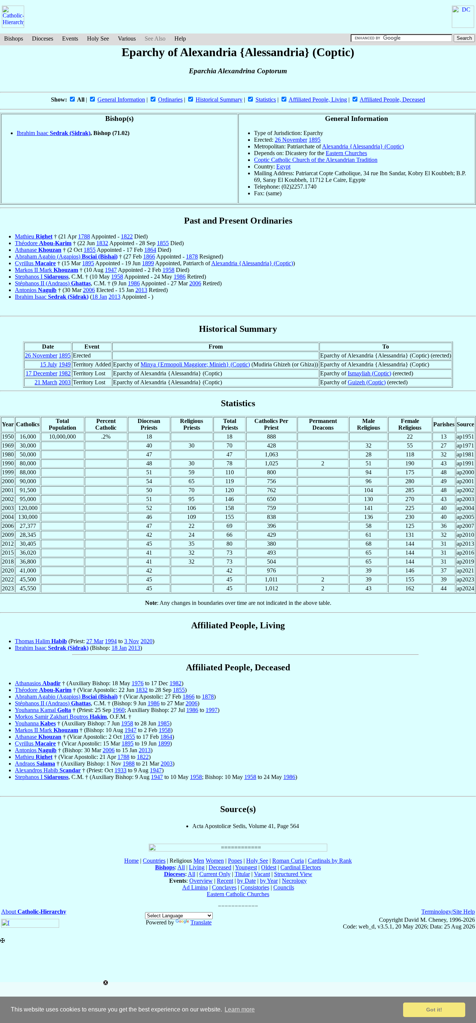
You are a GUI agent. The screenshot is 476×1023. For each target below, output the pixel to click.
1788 (84, 236)
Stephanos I (41, 276)
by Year (269, 881)
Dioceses (42, 38)
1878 (192, 256)
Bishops (13, 38)
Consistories (255, 887)
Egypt (283, 166)
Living (197, 867)
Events (70, 38)
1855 (163, 243)
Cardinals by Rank (330, 860)
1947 (111, 270)
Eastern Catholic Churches (238, 894)
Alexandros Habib (48, 770)
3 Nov (131, 641)
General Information (121, 99)
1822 (127, 236)
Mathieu (33, 236)
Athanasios (38, 683)
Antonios (36, 290)
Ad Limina (195, 887)
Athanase (38, 250)
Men (198, 860)
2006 (195, 283)
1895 (315, 140)
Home (131, 860)
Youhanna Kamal (43, 710)
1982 (65, 373)
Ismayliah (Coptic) (369, 373)
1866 (149, 256)
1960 (119, 710)
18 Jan (99, 297)
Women (215, 860)
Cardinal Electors (300, 867)
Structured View (293, 874)
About (33, 911)
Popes (235, 860)
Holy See (98, 38)
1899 (148, 263)
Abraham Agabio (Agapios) (66, 256)
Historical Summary (219, 99)
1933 (120, 770)
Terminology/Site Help (448, 911)
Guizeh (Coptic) (367, 382)
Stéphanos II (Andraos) (53, 283)
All (181, 867)
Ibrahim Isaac (53, 133)
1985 (164, 723)
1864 (150, 250)
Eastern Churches (346, 153)
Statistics (265, 99)
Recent (225, 881)
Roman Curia (288, 860)
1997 (212, 710)
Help (180, 38)
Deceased (220, 867)
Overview (201, 881)
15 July (48, 364)
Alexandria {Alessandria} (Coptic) (363, 146)
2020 (146, 641)
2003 (65, 382)
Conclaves (224, 887)
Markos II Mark (46, 270)
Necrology (294, 881)
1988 (129, 763)
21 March (46, 382)
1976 (138, 683)
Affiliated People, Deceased (392, 99)
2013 (141, 290)
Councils (283, 887)
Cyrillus (35, 263)
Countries (154, 860)
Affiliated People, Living (318, 99)
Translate (201, 922)
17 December (41, 373)
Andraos (35, 763)
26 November (291, 140)
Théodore (43, 243)
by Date (246, 881)
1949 (65, 364)
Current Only (215, 874)
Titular (242, 874)
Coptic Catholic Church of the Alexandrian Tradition (315, 160)
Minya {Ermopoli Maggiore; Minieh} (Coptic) (195, 364)
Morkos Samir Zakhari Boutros (61, 716)
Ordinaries (170, 99)
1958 (168, 270)
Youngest (246, 867)
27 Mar (94, 641)
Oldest (268, 867)
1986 (180, 276)
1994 (111, 641)
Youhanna (35, 723)
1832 (102, 243)
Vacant (262, 874)
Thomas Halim (41, 641)
